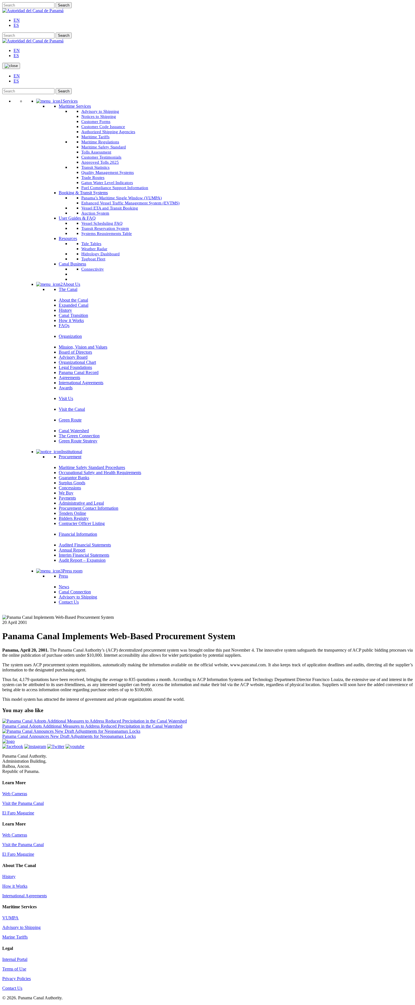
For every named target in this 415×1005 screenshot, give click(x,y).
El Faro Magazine (18, 813)
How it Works (14, 886)
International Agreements (24, 895)
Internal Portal (14, 959)
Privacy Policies (16, 978)
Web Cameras (14, 793)
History (9, 876)
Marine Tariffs (15, 937)
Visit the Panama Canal (23, 803)
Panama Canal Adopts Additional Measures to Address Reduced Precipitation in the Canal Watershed (92, 726)
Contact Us (12, 988)
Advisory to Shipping (21, 927)
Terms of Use (14, 969)
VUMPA (10, 917)
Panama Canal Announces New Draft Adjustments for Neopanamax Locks (69, 736)
